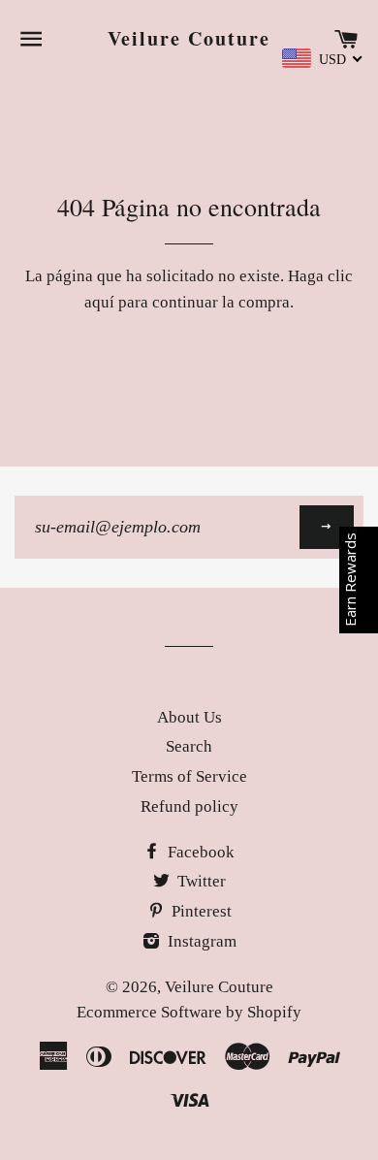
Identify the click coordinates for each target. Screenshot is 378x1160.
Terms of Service (189, 776)
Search (189, 746)
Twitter (199, 881)
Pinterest (200, 911)
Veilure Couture (189, 38)
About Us (189, 717)
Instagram (200, 941)
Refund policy (189, 806)
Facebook (199, 852)
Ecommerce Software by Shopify (189, 1012)
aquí (99, 302)
